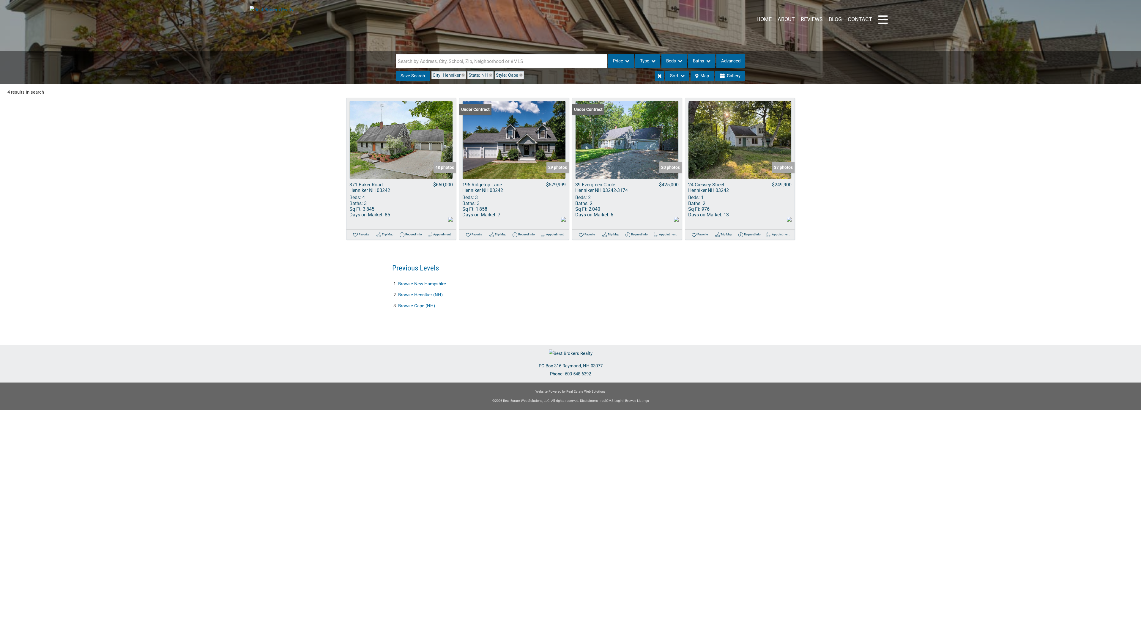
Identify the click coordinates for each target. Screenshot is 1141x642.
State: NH (478, 75)
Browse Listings (637, 401)
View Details (401, 140)
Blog (835, 19)
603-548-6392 (578, 374)
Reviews (812, 19)
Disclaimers (589, 401)
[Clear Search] (659, 76)
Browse (422, 284)
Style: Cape (507, 75)
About (786, 19)
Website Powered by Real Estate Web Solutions (570, 392)
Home (764, 19)
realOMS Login (611, 401)
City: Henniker (447, 75)
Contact (860, 19)
